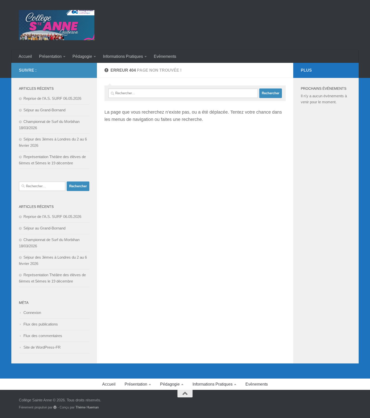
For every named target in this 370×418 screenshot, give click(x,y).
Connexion (32, 312)
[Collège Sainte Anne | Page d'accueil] (56, 25)
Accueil (25, 56)
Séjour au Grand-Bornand (44, 110)
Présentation (50, 56)
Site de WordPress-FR (42, 347)
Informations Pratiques (123, 56)
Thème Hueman (87, 407)
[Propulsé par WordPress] (55, 407)
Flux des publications (40, 324)
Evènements (165, 56)
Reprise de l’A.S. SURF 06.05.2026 (52, 98)
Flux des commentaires (42, 336)
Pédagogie (82, 56)
